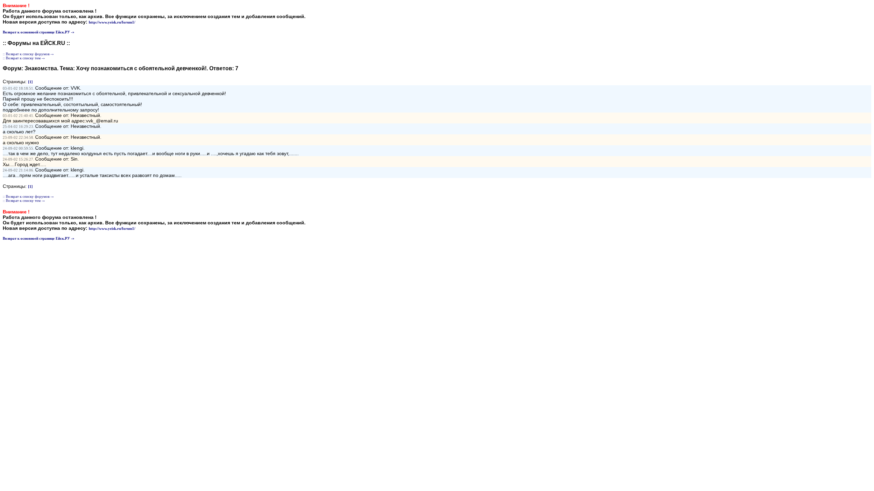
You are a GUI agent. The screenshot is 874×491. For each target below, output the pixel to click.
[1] (30, 82)
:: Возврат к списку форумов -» (28, 54)
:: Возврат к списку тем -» (24, 58)
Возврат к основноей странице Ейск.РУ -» (38, 32)
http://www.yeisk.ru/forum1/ (112, 22)
